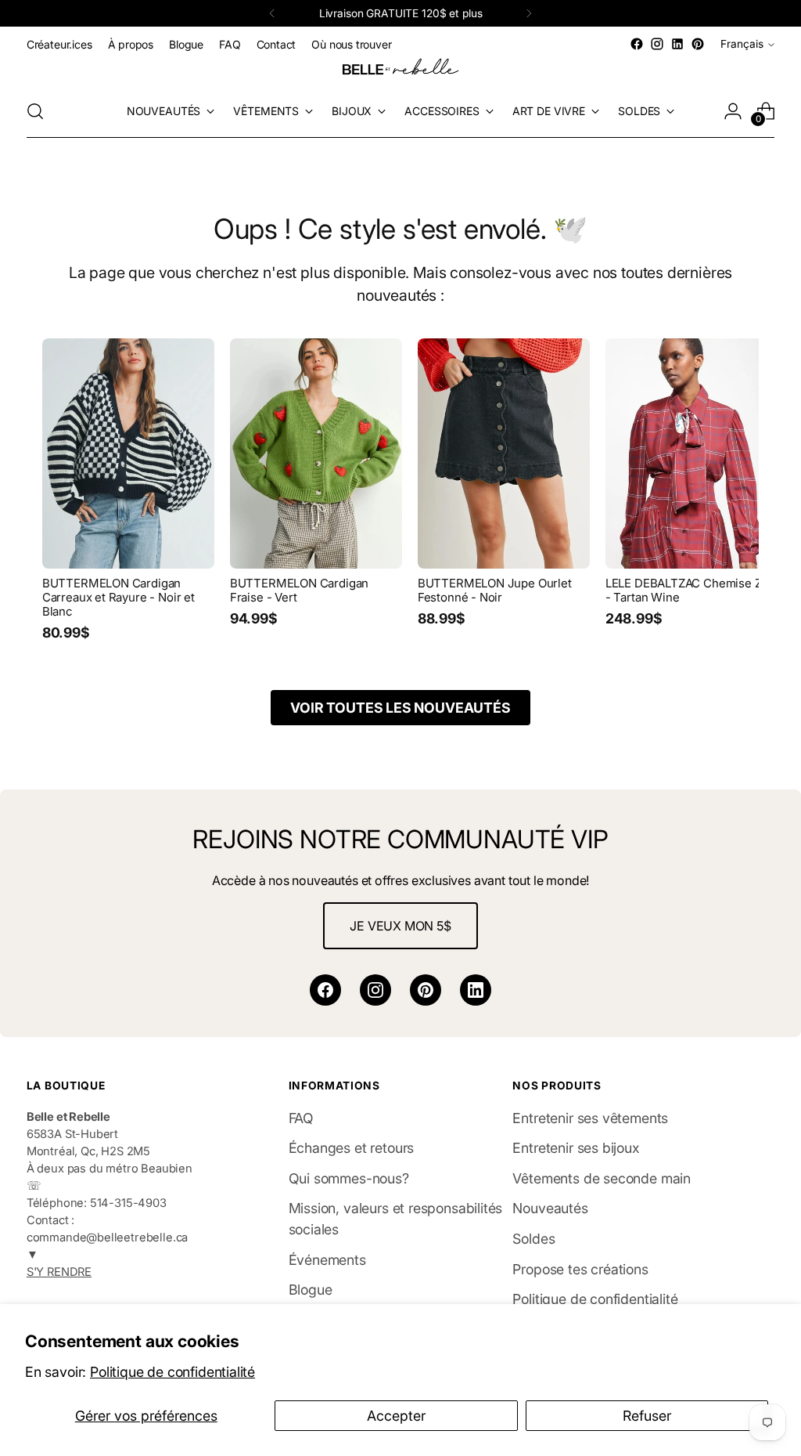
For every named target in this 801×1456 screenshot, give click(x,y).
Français (741, 44)
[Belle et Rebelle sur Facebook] (637, 44)
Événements (327, 1260)
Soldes (533, 1238)
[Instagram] (375, 990)
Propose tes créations (580, 1269)
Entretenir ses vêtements (590, 1118)
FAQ (301, 1118)
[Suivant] (529, 13)
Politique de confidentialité (172, 1372)
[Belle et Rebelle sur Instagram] (657, 44)
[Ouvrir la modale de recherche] (35, 111)
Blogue (310, 1289)
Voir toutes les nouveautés (400, 707)
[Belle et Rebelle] (400, 70)
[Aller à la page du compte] (733, 111)
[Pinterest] (425, 990)
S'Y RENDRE (59, 1272)
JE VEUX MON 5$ (400, 926)
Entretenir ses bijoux (575, 1148)
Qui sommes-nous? (349, 1178)
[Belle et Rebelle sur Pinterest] (698, 44)
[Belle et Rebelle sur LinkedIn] (677, 44)
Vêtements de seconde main (601, 1178)
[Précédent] (272, 13)
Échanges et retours (352, 1148)
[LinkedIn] (475, 990)
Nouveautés (549, 1208)
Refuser (647, 1415)
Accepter (396, 1415)
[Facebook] (325, 990)
